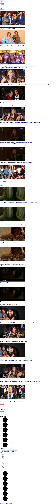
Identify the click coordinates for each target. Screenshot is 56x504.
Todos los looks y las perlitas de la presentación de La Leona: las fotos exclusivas (13, 341)
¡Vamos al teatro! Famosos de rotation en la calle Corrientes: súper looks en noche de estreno (15, 182)
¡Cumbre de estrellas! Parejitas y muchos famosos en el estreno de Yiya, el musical (14, 103)
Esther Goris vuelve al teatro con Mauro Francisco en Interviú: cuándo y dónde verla (14, 45)
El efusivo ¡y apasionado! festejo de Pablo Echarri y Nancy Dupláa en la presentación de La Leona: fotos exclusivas (19, 322)
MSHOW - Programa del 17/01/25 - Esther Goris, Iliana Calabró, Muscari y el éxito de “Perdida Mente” (17, 66)
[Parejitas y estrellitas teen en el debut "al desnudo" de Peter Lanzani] (28, 393)
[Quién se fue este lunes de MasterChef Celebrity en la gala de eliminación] (28, 17)
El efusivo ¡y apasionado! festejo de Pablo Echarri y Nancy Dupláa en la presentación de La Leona (16, 360)
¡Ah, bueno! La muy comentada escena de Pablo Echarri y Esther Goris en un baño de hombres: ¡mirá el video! (18, 202)
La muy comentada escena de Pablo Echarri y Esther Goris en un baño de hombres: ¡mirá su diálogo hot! (17, 222)
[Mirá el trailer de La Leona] (28, 274)
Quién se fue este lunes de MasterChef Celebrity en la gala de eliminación (12, 27)
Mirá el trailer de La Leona (4, 282)
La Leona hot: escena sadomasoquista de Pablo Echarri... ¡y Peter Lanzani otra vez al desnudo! (16, 162)
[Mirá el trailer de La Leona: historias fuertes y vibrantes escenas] (28, 293)
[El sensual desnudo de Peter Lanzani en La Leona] (28, 234)
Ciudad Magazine (2, 9)
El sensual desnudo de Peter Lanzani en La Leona (8, 242)
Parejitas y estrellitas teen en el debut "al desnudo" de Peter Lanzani (11, 401)
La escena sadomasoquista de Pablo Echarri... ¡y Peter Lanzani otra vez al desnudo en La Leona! (16, 142)
